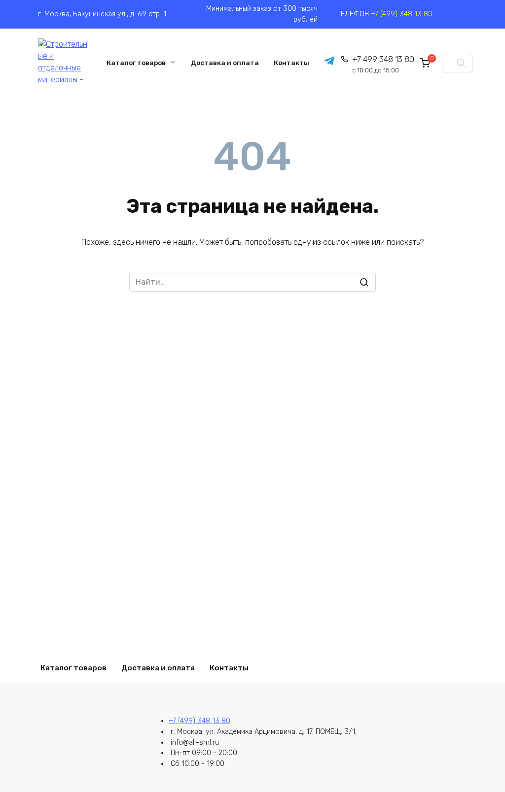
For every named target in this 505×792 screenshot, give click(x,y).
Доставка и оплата (225, 62)
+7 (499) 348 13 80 (402, 14)
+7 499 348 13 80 (383, 64)
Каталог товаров (136, 62)
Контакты (291, 62)
